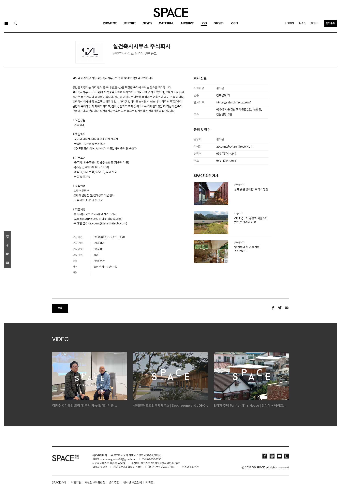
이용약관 (76, 482)
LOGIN (289, 23)
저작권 (150, 482)
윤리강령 (114, 482)
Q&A (302, 23)
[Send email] (286, 308)
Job (204, 23)
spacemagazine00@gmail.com (118, 459)
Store (219, 23)
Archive (187, 23)
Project (110, 23)
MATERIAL (166, 23)
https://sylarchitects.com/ (233, 102)
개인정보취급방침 (95, 482)
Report (130, 23)
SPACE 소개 (59, 482)
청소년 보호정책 (132, 482)
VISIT (234, 23)
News (147, 23)
